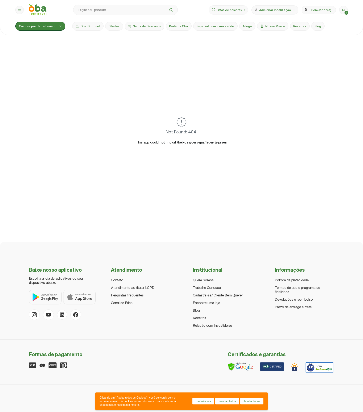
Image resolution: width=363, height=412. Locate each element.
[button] (343, 10)
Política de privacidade (292, 280)
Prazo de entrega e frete (293, 307)
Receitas (299, 26)
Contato (117, 280)
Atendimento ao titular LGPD (132, 288)
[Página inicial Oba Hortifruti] (37, 9)
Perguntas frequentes (127, 295)
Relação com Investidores (213, 325)
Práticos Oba (178, 26)
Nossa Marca (275, 26)
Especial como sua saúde (215, 26)
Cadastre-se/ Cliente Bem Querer (218, 295)
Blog (317, 26)
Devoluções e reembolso (294, 299)
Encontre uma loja (206, 303)
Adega (247, 26)
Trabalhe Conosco (207, 288)
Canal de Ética (122, 303)
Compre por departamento (38, 26)
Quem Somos (203, 280)
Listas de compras (229, 10)
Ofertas (114, 26)
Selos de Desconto (147, 26)
